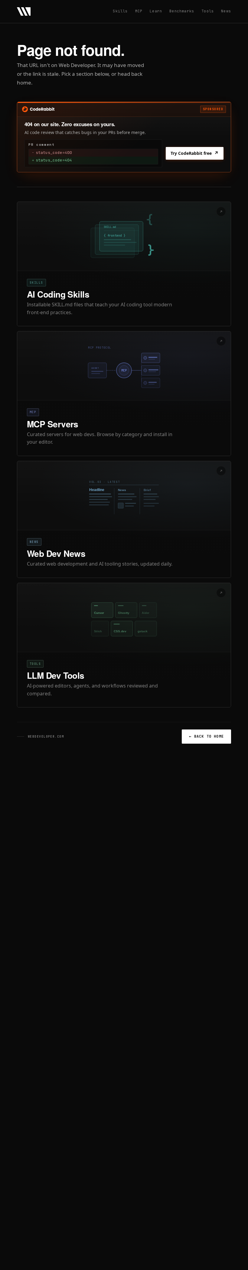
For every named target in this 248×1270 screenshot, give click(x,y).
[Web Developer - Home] (24, 11)
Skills (120, 11)
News (226, 11)
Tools (207, 11)
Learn (156, 11)
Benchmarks (181, 11)
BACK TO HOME (206, 736)
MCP (139, 11)
